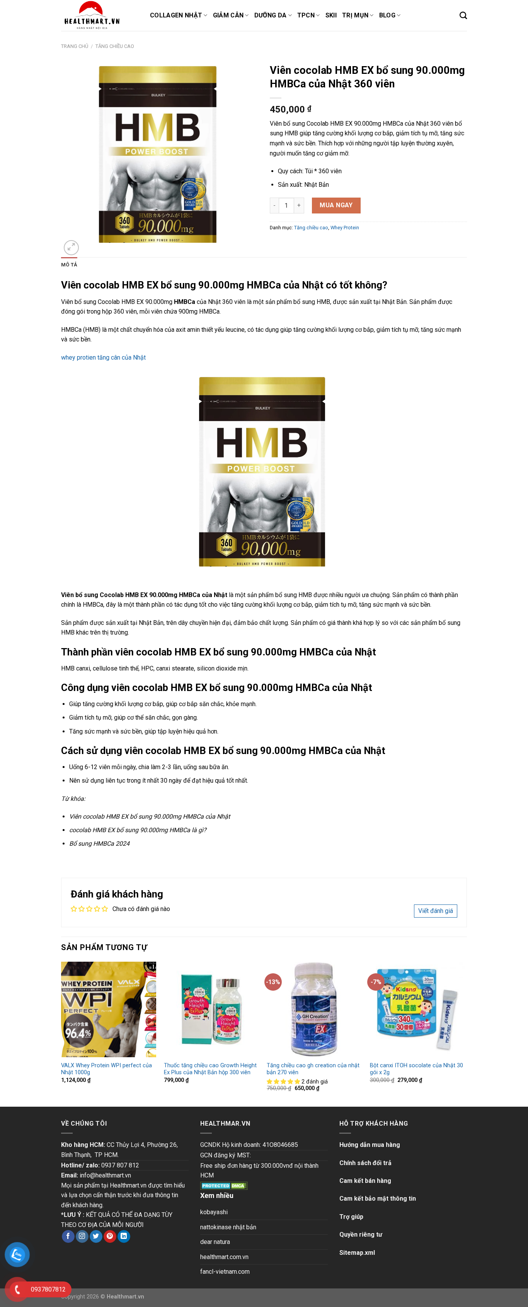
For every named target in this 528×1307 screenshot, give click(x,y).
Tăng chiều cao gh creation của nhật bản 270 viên (313, 1069)
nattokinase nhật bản (228, 1227)
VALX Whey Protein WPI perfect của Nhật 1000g (106, 1069)
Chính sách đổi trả (365, 1163)
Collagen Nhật (176, 15)
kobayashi (214, 1212)
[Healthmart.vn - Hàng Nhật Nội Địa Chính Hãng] (99, 15)
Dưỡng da (270, 15)
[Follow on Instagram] (82, 1236)
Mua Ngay (336, 205)
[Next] (464, 1033)
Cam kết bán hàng (365, 1180)
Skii (331, 15)
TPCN (306, 15)
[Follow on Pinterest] (110, 1236)
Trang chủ (74, 46)
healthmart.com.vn (224, 1257)
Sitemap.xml (357, 1252)
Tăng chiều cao (114, 46)
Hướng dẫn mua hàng (369, 1144)
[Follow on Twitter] (96, 1236)
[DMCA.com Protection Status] (224, 1185)
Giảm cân (228, 15)
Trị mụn (355, 15)
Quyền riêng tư (360, 1234)
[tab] (69, 265)
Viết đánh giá (435, 911)
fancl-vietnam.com (225, 1271)
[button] (284, 1081)
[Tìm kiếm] (463, 15)
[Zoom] (71, 247)
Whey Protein (344, 227)
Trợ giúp (351, 1216)
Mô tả (69, 265)
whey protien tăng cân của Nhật (103, 357)
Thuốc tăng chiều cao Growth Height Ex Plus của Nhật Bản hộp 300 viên (210, 1069)
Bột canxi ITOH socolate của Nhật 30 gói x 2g (416, 1069)
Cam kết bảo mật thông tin (377, 1198)
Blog (387, 15)
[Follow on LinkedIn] (124, 1236)
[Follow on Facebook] (68, 1236)
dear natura (215, 1242)
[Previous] (61, 1033)
